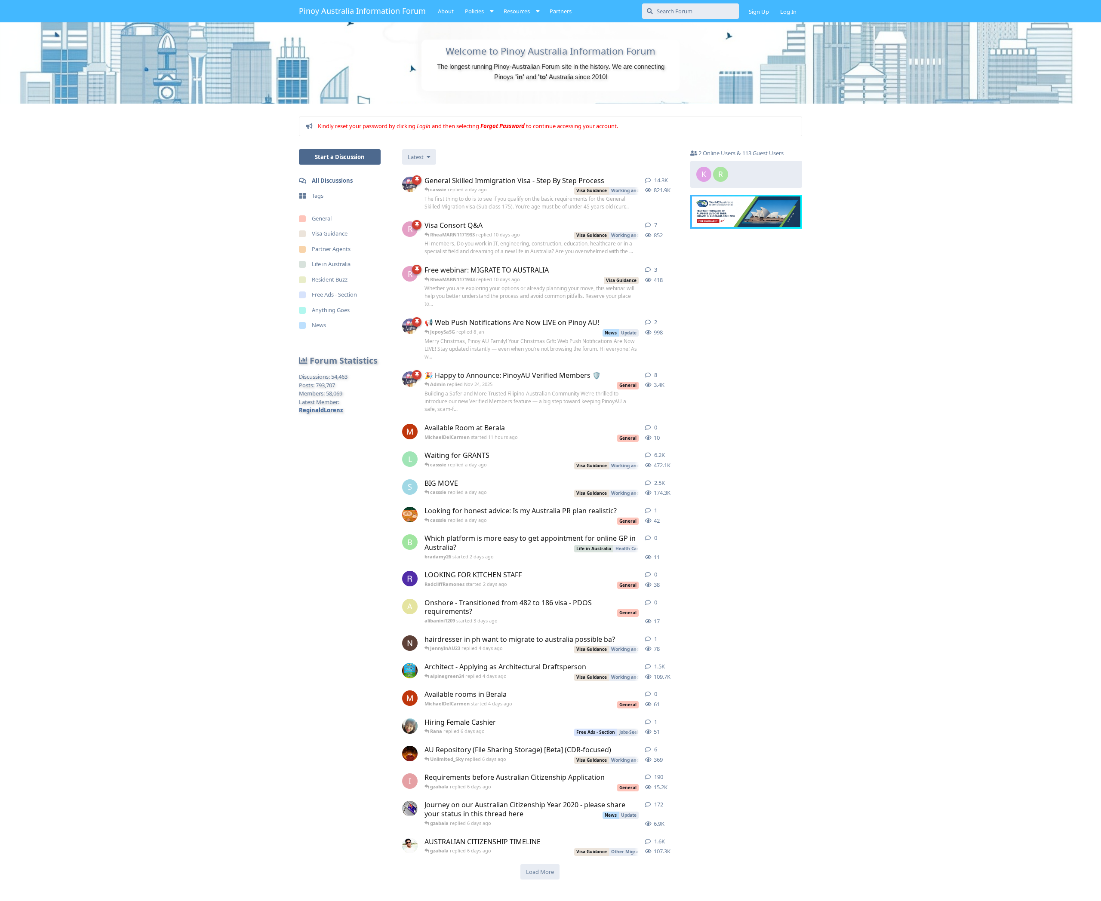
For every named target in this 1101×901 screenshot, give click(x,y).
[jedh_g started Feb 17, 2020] (410, 808)
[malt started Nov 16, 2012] (410, 670)
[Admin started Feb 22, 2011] (410, 184)
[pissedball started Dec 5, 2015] (410, 845)
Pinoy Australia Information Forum (362, 11)
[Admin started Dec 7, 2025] (410, 326)
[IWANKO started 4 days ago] (410, 643)
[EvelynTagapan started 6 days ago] (410, 726)
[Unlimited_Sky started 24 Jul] (410, 753)
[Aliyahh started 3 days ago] (410, 514)
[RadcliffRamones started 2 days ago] (410, 578)
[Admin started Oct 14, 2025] (410, 379)
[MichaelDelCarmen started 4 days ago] (410, 698)
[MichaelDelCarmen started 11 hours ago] (410, 431)
